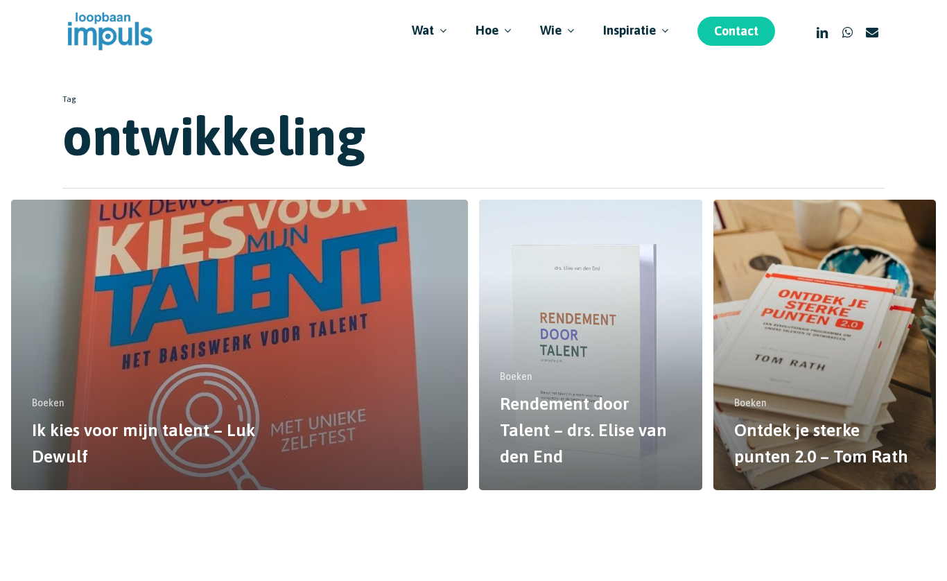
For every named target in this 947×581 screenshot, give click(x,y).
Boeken (48, 402)
